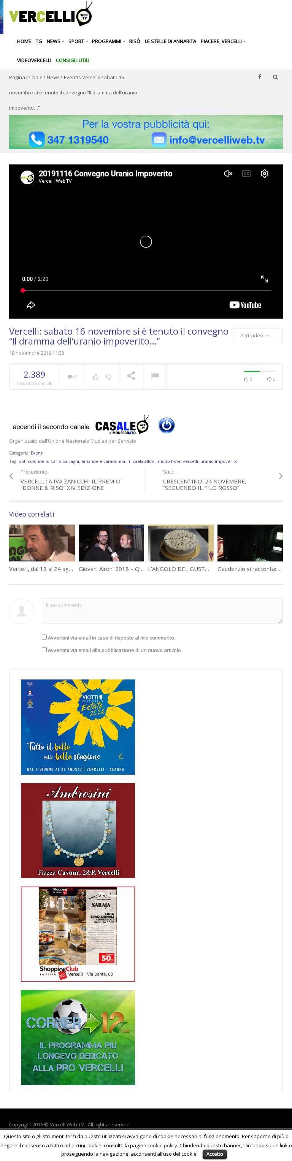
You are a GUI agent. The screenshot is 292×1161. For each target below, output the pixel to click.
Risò (134, 41)
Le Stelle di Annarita (170, 41)
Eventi (71, 77)
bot (22, 461)
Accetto (214, 1153)
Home (24, 41)
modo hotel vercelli (178, 461)
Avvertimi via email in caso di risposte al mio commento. (111, 637)
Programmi (107, 41)
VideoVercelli (34, 60)
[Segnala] (155, 376)
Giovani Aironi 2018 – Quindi (115, 569)
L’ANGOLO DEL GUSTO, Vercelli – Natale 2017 (209, 569)
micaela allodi (141, 461)
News (54, 41)
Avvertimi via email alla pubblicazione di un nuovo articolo (114, 650)
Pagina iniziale (26, 77)
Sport (76, 41)
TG (39, 41)
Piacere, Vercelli (222, 41)
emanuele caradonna (103, 461)
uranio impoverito (219, 461)
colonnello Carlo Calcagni (53, 461)
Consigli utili (72, 60)
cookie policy (162, 1145)
